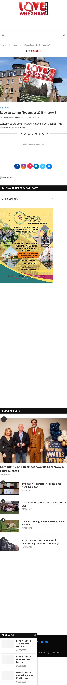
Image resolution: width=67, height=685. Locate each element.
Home (3, 44)
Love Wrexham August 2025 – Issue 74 (23, 644)
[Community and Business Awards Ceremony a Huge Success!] (33, 440)
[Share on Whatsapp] (40, 133)
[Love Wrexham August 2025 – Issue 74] (8, 644)
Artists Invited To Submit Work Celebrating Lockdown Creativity (40, 542)
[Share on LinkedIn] (33, 133)
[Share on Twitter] (25, 133)
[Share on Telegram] (43, 133)
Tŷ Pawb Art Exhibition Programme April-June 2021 (41, 485)
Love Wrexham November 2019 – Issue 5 (28, 112)
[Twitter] (37, 641)
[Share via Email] (47, 133)
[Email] (46, 641)
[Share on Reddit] (36, 133)
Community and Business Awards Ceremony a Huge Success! (32, 469)
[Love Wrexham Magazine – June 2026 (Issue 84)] (8, 675)
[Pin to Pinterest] (29, 133)
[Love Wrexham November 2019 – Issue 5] (33, 79)
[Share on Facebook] (22, 133)
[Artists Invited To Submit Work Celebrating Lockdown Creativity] (9, 545)
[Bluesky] (42, 641)
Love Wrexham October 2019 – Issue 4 (23, 659)
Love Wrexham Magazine (14, 117)
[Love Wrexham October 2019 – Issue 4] (8, 659)
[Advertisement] (34, 24)
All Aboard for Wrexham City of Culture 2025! (44, 504)
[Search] (63, 34)
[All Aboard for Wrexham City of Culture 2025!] (9, 507)
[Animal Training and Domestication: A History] (9, 526)
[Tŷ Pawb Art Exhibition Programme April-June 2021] (9, 488)
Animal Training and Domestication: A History (43, 523)
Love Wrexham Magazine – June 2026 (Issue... (24, 675)
